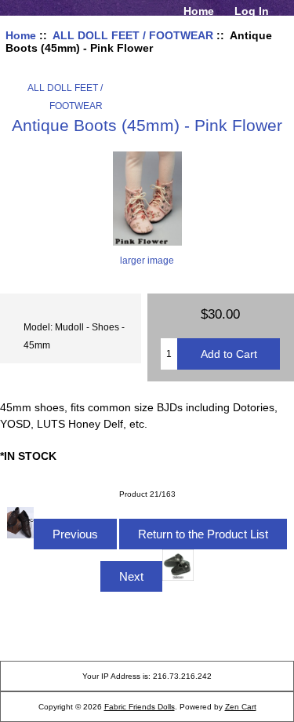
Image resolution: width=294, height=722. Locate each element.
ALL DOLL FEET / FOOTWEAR (133, 35)
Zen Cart (240, 706)
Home (198, 11)
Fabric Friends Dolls (139, 706)
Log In (251, 11)
